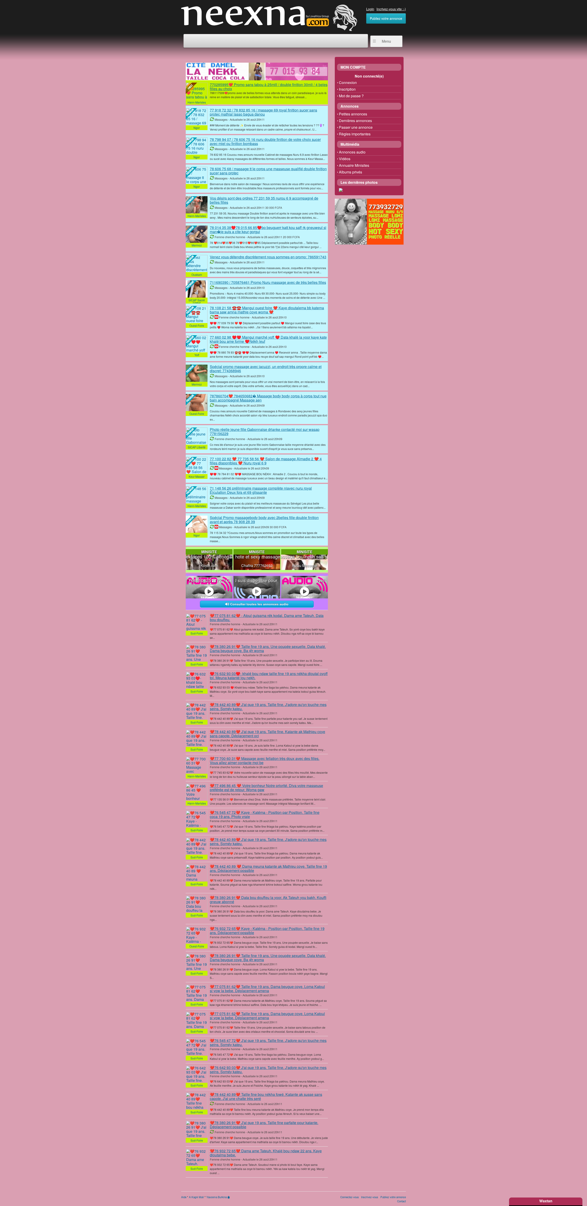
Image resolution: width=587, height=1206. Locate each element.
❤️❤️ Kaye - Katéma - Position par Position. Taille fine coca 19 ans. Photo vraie (264, 814)
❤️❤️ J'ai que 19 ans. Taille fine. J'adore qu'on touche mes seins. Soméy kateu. (268, 706)
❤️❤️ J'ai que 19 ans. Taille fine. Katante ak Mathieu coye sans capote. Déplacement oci (267, 733)
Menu (386, 41)
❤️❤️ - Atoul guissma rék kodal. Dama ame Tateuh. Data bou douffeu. (267, 617)
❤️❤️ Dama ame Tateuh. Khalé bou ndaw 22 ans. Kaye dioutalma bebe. (266, 1153)
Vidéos (344, 158)
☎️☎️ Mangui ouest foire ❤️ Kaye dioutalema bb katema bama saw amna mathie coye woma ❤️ (267, 310)
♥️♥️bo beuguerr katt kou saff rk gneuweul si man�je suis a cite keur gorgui (268, 229)
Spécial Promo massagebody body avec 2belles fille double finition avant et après (264, 519)
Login (370, 9)
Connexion (348, 82)
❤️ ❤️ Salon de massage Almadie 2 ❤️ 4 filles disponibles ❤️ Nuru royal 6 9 (266, 461)
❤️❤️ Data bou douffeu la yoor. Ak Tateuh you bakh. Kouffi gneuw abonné (268, 899)
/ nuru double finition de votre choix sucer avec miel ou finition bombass (265, 141)
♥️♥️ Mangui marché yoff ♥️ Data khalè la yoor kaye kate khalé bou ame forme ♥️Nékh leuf (268, 339)
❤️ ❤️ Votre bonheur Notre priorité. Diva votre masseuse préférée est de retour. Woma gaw (266, 787)
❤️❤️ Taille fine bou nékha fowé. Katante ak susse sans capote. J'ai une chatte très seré (266, 1096)
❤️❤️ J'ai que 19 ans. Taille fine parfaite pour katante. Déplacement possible (264, 1124)
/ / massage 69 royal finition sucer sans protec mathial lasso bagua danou (263, 112)
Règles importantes (355, 134)
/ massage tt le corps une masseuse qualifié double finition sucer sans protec (268, 171)
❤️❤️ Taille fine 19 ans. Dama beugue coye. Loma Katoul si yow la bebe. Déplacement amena (267, 988)
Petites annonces (353, 114)
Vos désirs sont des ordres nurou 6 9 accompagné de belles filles (264, 200)
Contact (401, 1201)
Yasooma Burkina (216, 1197)
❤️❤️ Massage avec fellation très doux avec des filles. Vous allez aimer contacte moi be (264, 760)
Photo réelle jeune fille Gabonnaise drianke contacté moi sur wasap (264, 431)
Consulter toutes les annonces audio (258, 604)
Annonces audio (352, 152)
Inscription (347, 89)
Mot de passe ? (351, 95)
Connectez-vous (349, 1197)
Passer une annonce (356, 127)
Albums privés (350, 172)
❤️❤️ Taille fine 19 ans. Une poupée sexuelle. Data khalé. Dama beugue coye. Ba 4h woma (268, 648)
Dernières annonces (355, 120)
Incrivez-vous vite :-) (391, 9)
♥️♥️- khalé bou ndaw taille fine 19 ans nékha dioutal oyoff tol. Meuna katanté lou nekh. (269, 675)
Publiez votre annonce (386, 18)
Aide (183, 1197)
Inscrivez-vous (369, 1197)
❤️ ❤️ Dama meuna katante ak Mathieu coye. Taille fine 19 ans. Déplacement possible (268, 868)
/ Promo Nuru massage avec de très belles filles (268, 282)
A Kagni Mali (196, 1197)
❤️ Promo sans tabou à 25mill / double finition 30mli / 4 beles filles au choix (268, 86)
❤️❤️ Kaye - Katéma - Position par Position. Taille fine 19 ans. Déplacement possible (267, 930)
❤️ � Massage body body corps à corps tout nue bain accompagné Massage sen (268, 398)
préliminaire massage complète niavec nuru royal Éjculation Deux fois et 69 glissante (261, 490)
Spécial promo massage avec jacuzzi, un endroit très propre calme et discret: (265, 368)
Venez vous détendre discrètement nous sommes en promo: (268, 257)
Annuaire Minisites (354, 165)
